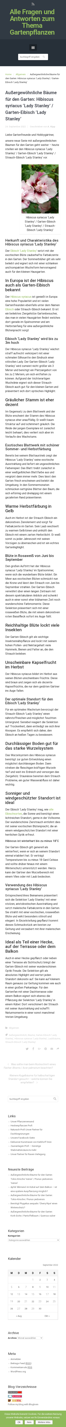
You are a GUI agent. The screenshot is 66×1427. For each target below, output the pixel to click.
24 (47, 1301)
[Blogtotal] (15, 1400)
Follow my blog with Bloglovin (23, 1404)
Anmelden (16, 1359)
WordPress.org (18, 1371)
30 (40, 1308)
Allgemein (21, 74)
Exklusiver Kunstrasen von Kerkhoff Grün (31, 1142)
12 (11, 1294)
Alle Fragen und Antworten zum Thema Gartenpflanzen (32, 22)
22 (33, 1301)
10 (47, 1287)
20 (18, 1301)
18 (54, 1294)
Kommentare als (21, 1367)
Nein (29, 1422)
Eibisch (9, 309)
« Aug (19, 1316)
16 (40, 1294)
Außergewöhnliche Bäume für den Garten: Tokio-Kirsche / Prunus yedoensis (32, 1197)
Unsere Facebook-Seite (23, 1137)
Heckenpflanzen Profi (21, 1125)
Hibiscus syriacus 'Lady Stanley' (30, 1038)
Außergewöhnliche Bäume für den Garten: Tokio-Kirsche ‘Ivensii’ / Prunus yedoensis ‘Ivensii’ (32, 1179)
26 (11, 1308)
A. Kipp (51, 126)
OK (19, 1422)
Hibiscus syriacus (21, 296)
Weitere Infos (44, 1422)
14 (26, 1294)
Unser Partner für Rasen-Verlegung (28, 1154)
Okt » (47, 1316)
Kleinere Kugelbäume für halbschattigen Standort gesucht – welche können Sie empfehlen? (31, 1079)
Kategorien (14, 1235)
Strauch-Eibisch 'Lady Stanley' (20, 1042)
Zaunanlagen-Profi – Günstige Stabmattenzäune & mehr (26, 1148)
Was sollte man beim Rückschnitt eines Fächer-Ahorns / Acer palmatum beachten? (30, 1066)
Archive (12, 1338)
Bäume (31, 1035)
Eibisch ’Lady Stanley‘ (23, 250)
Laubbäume (54, 1038)
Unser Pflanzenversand (22, 1121)
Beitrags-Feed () (21, 1363)
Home (8, 74)
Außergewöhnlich (18, 1035)
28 (26, 1308)
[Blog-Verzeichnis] (15, 1396)
